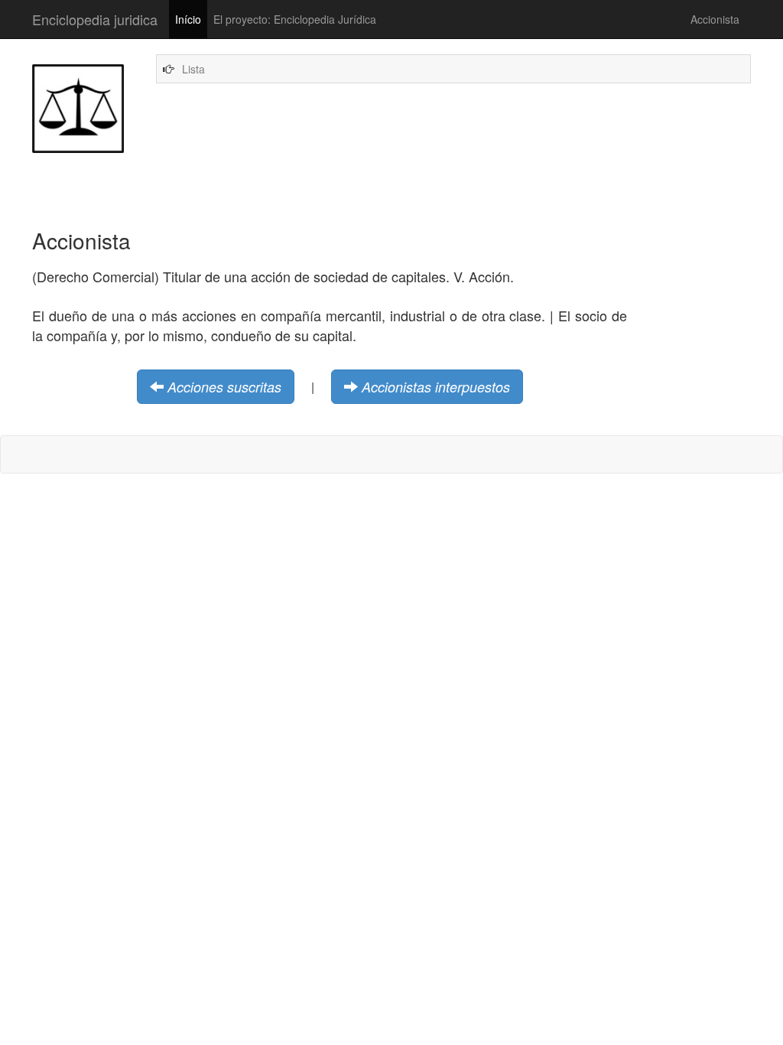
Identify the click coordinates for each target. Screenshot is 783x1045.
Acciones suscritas (224, 386)
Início (188, 19)
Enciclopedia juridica (95, 19)
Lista (193, 69)
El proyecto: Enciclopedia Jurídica (294, 19)
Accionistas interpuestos (436, 386)
